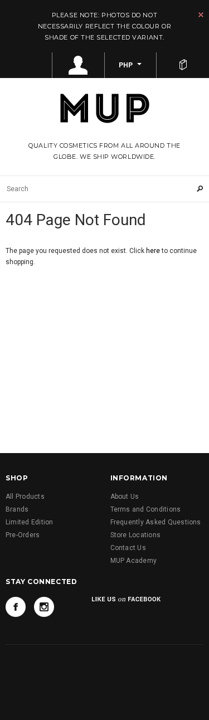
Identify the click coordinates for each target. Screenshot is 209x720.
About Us (124, 496)
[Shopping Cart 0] (183, 65)
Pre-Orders (23, 535)
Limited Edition (30, 522)
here (153, 251)
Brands (17, 509)
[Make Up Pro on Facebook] (16, 607)
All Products (25, 496)
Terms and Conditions (145, 509)
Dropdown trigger (78, 65)
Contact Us (128, 548)
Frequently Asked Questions (155, 522)
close (200, 14)
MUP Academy (133, 561)
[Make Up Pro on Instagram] (44, 607)
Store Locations (135, 535)
